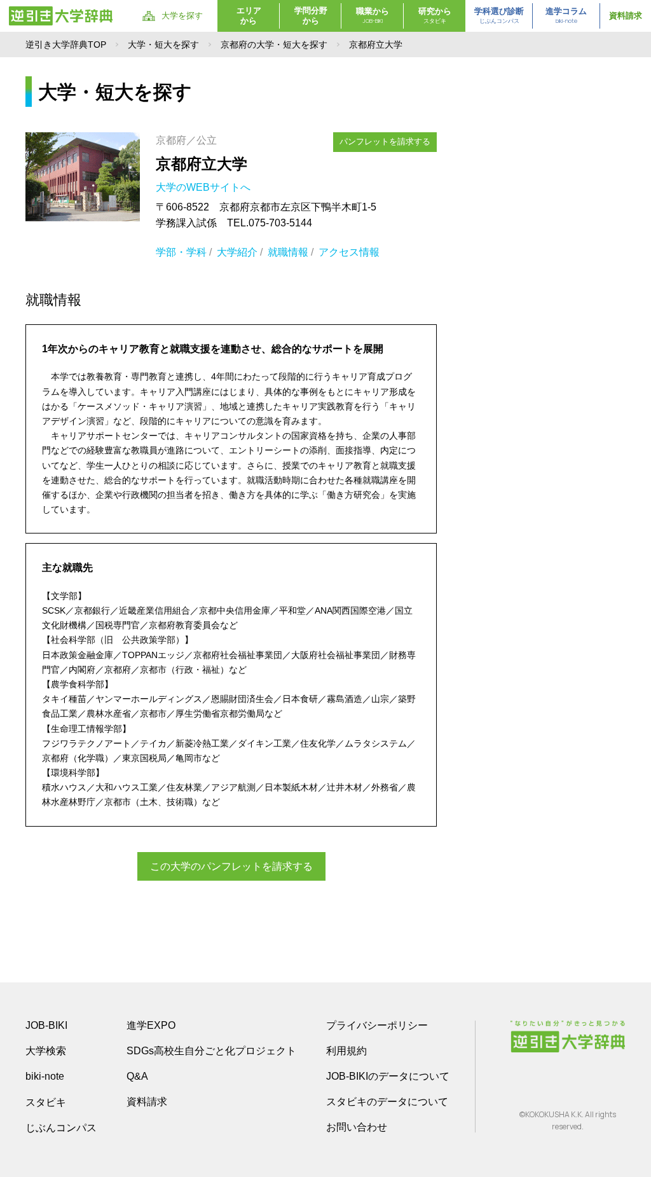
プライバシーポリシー (377, 1025)
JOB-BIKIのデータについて (387, 1076)
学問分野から (310, 15)
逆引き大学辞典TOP (65, 44)
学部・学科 (181, 252)
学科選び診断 (499, 15)
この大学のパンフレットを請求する (231, 866)
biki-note (44, 1076)
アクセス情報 (349, 252)
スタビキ (45, 1102)
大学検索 (45, 1050)
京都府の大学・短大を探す (274, 44)
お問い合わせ (356, 1127)
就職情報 (288, 252)
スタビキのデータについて (387, 1101)
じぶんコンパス (61, 1127)
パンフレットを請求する (384, 141)
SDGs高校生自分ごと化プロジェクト (211, 1050)
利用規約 (346, 1050)
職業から (372, 15)
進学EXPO (151, 1025)
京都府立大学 (201, 163)
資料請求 (625, 15)
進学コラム (566, 15)
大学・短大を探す (163, 44)
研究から (434, 15)
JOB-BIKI (46, 1025)
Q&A (137, 1076)
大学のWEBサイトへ (204, 187)
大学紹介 (237, 252)
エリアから (248, 15)
